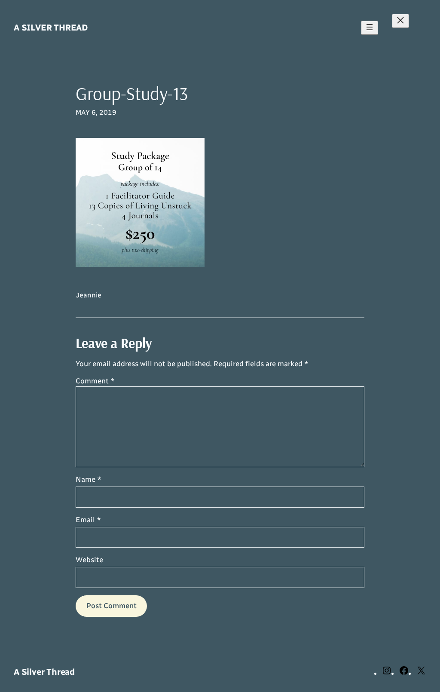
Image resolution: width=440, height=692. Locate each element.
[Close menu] (400, 21)
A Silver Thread (51, 27)
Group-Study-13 (132, 93)
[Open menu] (369, 28)
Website (89, 559)
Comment (95, 381)
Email (88, 519)
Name (88, 479)
